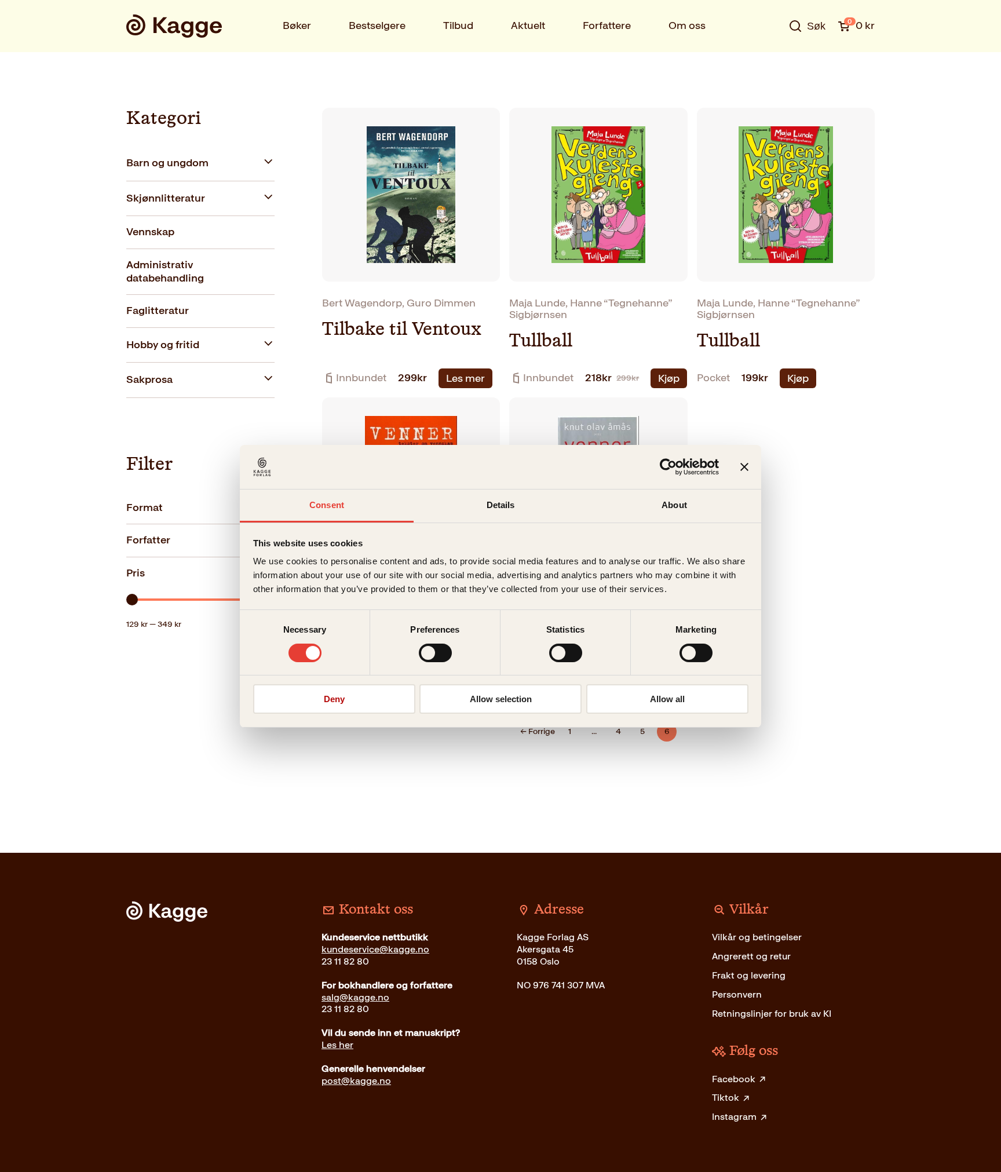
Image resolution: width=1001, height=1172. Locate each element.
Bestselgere (377, 25)
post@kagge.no (356, 1080)
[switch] (435, 653)
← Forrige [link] (537, 731)
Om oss (687, 25)
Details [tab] (501, 505)
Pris (135, 573)
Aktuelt (528, 25)
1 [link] (569, 731)
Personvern (737, 994)
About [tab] (674, 505)
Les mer (465, 378)
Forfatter (148, 540)
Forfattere (607, 25)
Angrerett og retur (751, 956)
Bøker (297, 25)
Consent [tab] (326, 505)
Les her (337, 1044)
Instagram (734, 1116)
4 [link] (618, 731)
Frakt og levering (749, 975)
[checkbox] (200, 163)
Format (144, 507)
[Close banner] (744, 467)
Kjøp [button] (668, 378)
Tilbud (458, 25)
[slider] (132, 599)
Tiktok (725, 1097)
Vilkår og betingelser (757, 937)
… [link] (594, 731)
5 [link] (642, 731)
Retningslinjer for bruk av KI (771, 1013)
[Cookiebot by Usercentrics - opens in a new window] (668, 467)
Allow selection (501, 699)
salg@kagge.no (355, 997)
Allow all (667, 699)
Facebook (733, 1079)
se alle (769, 62)
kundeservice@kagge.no (375, 949)
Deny (334, 699)
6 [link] (667, 731)
